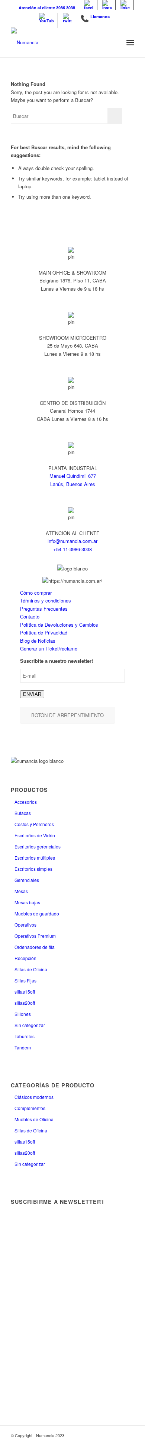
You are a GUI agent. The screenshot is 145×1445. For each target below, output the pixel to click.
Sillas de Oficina (30, 969)
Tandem (22, 1047)
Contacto (29, 616)
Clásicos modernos (34, 1097)
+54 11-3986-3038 (72, 549)
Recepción (25, 958)
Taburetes (24, 1036)
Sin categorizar (29, 1025)
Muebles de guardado (36, 913)
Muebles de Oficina (34, 1119)
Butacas (22, 813)
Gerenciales (26, 880)
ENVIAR (32, 694)
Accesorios (25, 802)
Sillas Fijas (25, 980)
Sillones (22, 1014)
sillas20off (24, 1003)
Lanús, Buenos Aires (72, 483)
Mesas (21, 891)
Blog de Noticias (37, 640)
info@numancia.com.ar (72, 540)
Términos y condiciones (45, 600)
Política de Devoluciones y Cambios (59, 624)
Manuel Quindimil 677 (72, 475)
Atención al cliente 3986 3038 (47, 7)
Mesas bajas (27, 902)
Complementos (29, 1108)
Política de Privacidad (43, 632)
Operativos (25, 924)
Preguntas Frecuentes (44, 608)
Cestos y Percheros (34, 824)
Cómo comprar (36, 592)
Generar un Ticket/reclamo (48, 648)
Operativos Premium (35, 936)
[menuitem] (47, 8)
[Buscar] (114, 42)
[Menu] (130, 42)
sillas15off (24, 991)
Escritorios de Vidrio (34, 835)
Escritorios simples (33, 869)
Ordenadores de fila (34, 947)
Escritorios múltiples (34, 857)
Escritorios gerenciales (37, 846)
